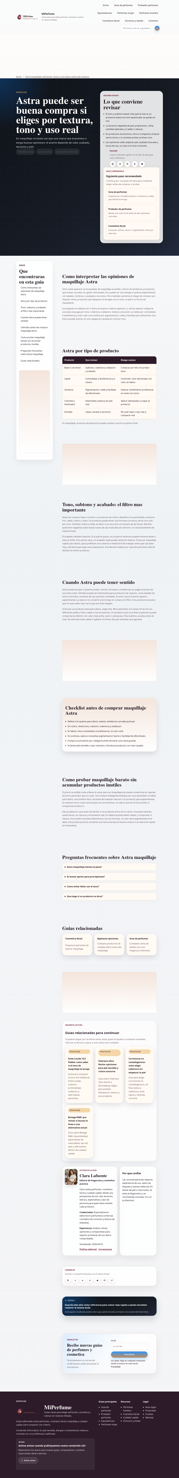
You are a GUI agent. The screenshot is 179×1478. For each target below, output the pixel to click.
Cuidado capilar (131, 1417)
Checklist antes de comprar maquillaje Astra (34, 329)
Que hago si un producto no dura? (85, 896)
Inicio (106, 5)
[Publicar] (68, 1280)
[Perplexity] (120, 164)
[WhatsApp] (90, 1280)
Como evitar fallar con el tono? (83, 886)
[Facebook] (75, 1280)
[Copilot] (127, 164)
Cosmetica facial (111, 20)
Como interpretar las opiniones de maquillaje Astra (32, 291)
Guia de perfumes (123, 5)
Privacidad (115, 1366)
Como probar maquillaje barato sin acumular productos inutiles (33, 341)
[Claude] (142, 164)
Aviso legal (150, 1407)
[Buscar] (157, 28)
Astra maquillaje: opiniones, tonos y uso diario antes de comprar (57, 76)
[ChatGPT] (113, 164)
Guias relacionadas (30, 360)
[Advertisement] (89, 53)
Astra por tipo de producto (34, 301)
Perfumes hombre (148, 13)
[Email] (105, 1280)
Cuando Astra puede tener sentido (34, 319)
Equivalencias (104, 13)
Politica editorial (88, 1249)
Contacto (153, 20)
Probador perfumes (148, 5)
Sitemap (149, 1417)
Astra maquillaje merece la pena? (84, 866)
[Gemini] (135, 164)
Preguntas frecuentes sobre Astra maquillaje (32, 352)
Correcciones (105, 1249)
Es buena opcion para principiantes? (86, 876)
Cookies (149, 1414)
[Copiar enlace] (112, 1280)
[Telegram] (97, 1280)
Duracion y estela (134, 20)
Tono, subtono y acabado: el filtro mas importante (33, 309)
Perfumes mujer (125, 13)
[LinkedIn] (83, 1280)
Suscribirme (129, 1354)
